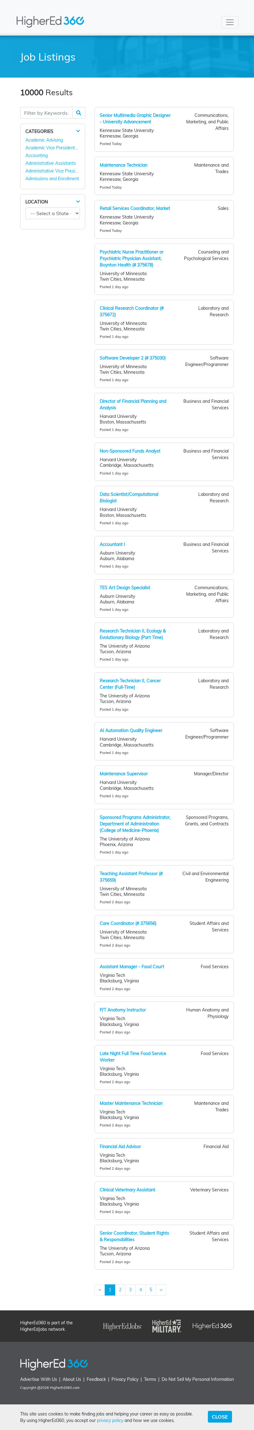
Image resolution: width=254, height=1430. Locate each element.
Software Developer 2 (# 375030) (133, 358)
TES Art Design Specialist (125, 587)
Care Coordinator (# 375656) (128, 923)
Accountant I (112, 544)
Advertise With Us (38, 1379)
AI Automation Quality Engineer (131, 730)
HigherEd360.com (65, 1387)
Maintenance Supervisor (124, 774)
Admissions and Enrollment (52, 178)
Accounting (36, 155)
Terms (150, 1379)
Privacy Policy (125, 1379)
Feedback (96, 1379)
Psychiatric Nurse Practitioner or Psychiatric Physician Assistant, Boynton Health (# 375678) (132, 258)
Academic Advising (44, 140)
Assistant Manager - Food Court (132, 966)
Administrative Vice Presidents (55, 171)
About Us (72, 1379)
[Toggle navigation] (230, 22)
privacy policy (110, 1420)
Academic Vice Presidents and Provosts (64, 148)
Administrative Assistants (50, 163)
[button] (78, 131)
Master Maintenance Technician (131, 1103)
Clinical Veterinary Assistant (127, 1190)
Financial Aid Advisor (120, 1146)
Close (220, 1417)
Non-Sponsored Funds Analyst (130, 451)
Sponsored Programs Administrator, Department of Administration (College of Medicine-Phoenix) (135, 824)
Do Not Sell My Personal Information (198, 1379)
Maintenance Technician (123, 165)
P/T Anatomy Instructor (123, 1010)
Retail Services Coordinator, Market (135, 208)
